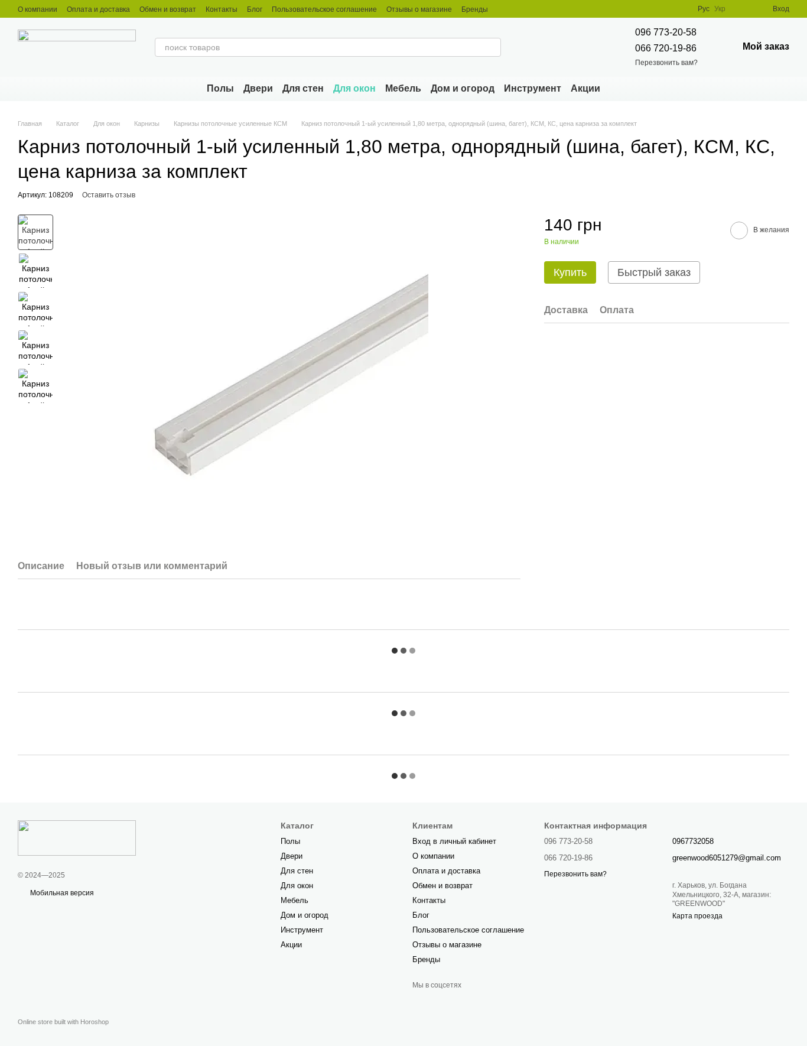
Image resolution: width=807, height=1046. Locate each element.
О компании (37, 9)
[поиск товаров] (491, 47)
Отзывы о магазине (419, 9)
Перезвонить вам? (666, 63)
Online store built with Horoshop (63, 1021)
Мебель (403, 88)
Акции (585, 88)
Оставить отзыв (108, 195)
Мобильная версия (61, 893)
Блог (254, 9)
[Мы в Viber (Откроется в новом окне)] (518, 9)
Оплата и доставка (98, 9)
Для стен (303, 88)
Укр (719, 8)
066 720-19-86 (666, 48)
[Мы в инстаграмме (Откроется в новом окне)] (504, 9)
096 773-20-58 (666, 32)
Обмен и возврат (167, 9)
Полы (220, 88)
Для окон (354, 88)
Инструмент (532, 88)
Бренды (474, 9)
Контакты (221, 9)
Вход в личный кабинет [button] (454, 841)
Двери (258, 88)
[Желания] (742, 9)
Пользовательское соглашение (324, 9)
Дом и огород (462, 88)
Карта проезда (697, 916)
